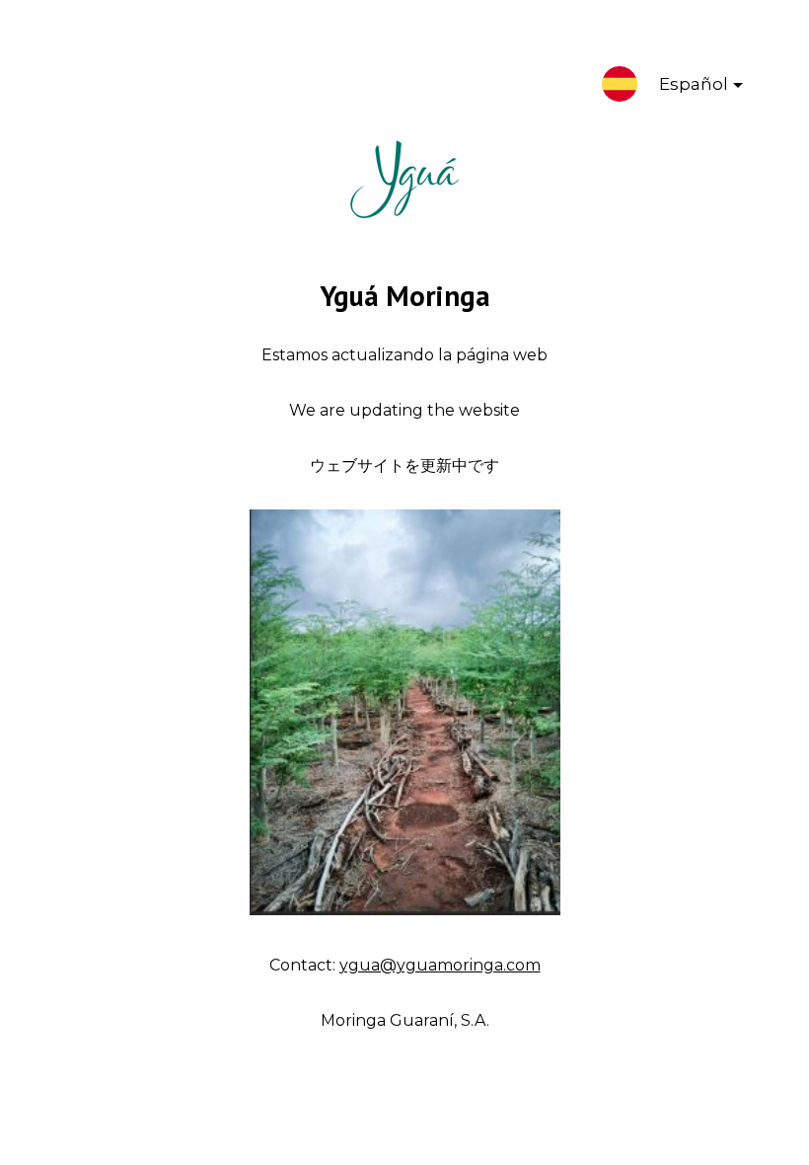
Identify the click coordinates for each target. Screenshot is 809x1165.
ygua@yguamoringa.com (440, 965)
